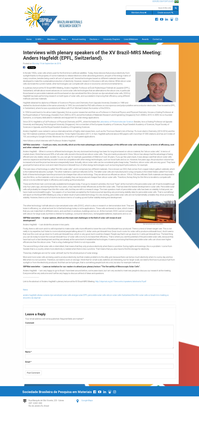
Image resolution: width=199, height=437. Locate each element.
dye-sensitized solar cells (60, 295)
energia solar (77, 295)
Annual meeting (79, 39)
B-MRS (39, 39)
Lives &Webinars (131, 39)
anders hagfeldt (29, 295)
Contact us (157, 39)
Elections (94, 39)
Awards (145, 39)
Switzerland (127, 295)
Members (51, 39)
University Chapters (111, 39)
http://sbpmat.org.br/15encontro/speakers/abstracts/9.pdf (120, 281)
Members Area (137, 13)
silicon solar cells (113, 295)
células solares (43, 295)
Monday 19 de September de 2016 (46, 63)
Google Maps (87, 400)
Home (29, 39)
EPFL (85, 295)
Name (28, 352)
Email (28, 362)
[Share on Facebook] (24, 67)
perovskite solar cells (97, 295)
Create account (164, 13)
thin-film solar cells (140, 295)
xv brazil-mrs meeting (157, 295)
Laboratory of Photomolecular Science (116, 122)
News (64, 39)
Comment (29, 323)
